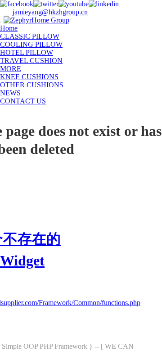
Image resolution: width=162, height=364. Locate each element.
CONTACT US (23, 101)
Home (9, 28)
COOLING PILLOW (31, 44)
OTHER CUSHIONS (31, 85)
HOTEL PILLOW (26, 52)
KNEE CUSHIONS (29, 77)
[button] (25, 68)
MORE (10, 68)
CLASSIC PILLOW (29, 36)
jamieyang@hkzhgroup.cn (50, 12)
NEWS (10, 93)
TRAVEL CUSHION (31, 60)
